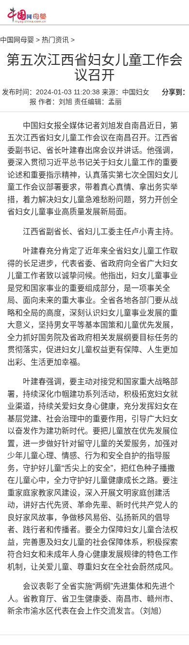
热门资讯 (55, 40)
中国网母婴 (17, 40)
